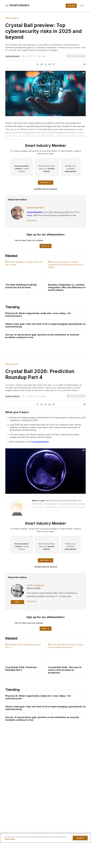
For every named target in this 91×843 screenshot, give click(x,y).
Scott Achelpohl (12, 396)
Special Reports (12, 18)
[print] (84, 64)
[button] (7, 5)
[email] (53, 64)
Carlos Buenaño (12, 56)
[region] (45, 838)
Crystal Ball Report (40, 441)
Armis (29, 215)
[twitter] (45, 64)
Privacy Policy (10, 839)
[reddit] (49, 64)
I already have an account (45, 189)
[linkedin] (41, 64)
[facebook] (37, 64)
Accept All (80, 838)
